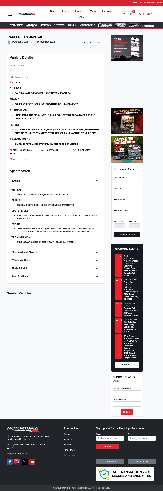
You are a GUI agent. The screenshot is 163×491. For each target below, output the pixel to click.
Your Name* (119, 178)
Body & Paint (19, 268)
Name (99, 434)
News (53, 11)
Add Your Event (127, 234)
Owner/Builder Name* (122, 389)
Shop (81, 17)
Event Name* (119, 200)
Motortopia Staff (20, 41)
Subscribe (107, 11)
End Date (133, 222)
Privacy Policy (70, 455)
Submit (127, 412)
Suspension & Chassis (25, 252)
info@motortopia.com (17, 453)
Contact (67, 434)
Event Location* (121, 211)
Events (65, 11)
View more (127, 364)
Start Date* (119, 222)
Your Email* (119, 189)
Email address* (119, 400)
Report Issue (110, 461)
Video (93, 11)
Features (79, 11)
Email (130, 434)
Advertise (68, 445)
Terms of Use (69, 450)
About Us (68, 439)
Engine (16, 180)
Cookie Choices (142, 461)
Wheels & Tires (21, 260)
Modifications (20, 276)
